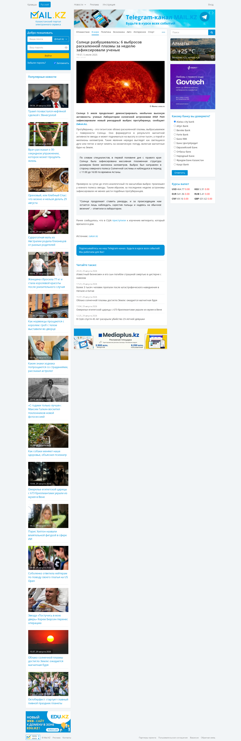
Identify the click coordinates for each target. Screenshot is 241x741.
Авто (129, 32)
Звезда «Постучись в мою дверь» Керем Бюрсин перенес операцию (48, 616)
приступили (119, 220)
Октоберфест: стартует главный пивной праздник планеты (48, 698)
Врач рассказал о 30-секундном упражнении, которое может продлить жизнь (44, 153)
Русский (45, 4)
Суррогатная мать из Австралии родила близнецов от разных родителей (47, 238)
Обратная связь (208, 737)
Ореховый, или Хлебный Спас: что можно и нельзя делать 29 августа (47, 196)
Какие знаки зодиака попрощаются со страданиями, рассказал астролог (48, 364)
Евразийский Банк (187, 147)
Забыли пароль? (36, 62)
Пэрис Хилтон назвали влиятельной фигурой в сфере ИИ (47, 532)
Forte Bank (182, 134)
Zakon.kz (81, 124)
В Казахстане (83, 32)
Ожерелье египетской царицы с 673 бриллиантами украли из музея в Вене (47, 490)
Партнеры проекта (147, 737)
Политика (106, 32)
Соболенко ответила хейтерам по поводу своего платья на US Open (48, 574)
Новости (79, 4)
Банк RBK (182, 138)
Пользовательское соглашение (173, 737)
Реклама (94, 4)
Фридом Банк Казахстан (190, 160)
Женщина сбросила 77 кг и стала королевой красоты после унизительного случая (46, 280)
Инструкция (109, 4)
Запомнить (63, 63)
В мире (95, 32)
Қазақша (32, 4)
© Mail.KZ (46, 737)
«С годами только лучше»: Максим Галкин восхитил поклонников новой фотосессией (44, 408)
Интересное (140, 32)
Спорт (151, 32)
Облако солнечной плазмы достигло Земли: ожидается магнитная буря (45, 658)
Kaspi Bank (183, 164)
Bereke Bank (183, 130)
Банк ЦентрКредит (187, 143)
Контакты (67, 737)
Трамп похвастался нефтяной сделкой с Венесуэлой (47, 110)
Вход (210, 4)
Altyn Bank (182, 126)
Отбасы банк (184, 151)
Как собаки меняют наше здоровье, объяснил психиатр (47, 450)
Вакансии (194, 737)
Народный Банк (185, 155)
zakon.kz (93, 236)
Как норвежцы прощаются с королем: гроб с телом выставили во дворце (46, 322)
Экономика (119, 32)
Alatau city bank (185, 121)
